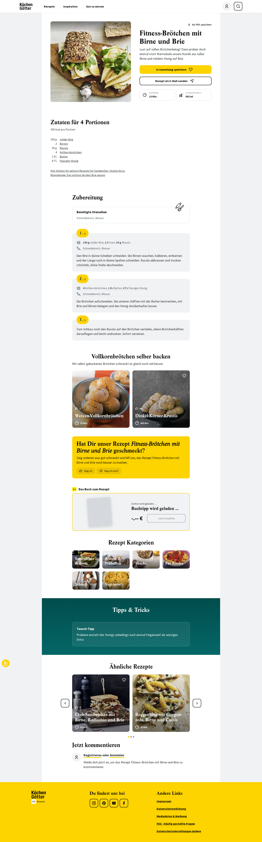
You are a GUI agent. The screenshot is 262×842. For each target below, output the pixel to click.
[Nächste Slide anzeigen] (197, 703)
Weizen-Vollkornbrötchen (99, 416)
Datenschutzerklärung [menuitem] (171, 808)
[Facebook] (124, 803)
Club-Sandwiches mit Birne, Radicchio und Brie (99, 717)
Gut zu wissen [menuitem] (95, 6)
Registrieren (93, 755)
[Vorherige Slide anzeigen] (65, 703)
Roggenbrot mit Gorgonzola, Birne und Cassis (158, 717)
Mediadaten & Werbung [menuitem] (172, 816)
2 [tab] (131, 737)
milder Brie (66, 139)
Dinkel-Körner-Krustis (156, 416)
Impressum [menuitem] (164, 801)
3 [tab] (133, 737)
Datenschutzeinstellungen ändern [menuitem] (179, 831)
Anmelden (117, 755)
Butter (64, 156)
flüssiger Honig (69, 161)
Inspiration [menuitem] (70, 6)
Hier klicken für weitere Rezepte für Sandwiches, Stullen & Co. (87, 171)
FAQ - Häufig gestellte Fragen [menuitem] (176, 823)
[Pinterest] (104, 803)
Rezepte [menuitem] (49, 6)
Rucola (64, 148)
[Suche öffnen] (238, 6)
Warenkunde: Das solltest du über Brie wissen (77, 175)
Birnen (64, 143)
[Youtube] (114, 803)
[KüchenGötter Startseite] (26, 6)
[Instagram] (94, 803)
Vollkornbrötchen (71, 152)
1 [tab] (128, 737)
